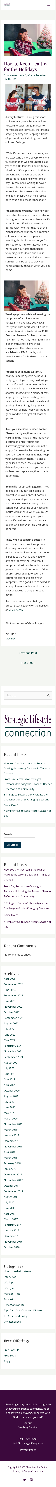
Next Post (28, 662)
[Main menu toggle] (48, 4)
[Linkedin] (31, 1479)
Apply (7, 1361)
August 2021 (11, 1062)
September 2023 (13, 995)
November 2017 (13, 1180)
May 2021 (9, 1079)
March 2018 (11, 1157)
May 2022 (9, 1040)
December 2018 (13, 1141)
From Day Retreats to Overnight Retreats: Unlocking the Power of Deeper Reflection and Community (28, 784)
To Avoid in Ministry (15, 1316)
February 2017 (12, 1225)
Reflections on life (14, 1305)
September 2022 (13, 1018)
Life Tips (9, 1282)
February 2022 (12, 1046)
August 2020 (11, 1096)
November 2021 (13, 1051)
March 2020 (11, 1118)
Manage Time (12, 1293)
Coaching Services (28, 1427)
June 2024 (9, 990)
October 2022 (12, 1012)
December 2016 (13, 1236)
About (28, 1423)
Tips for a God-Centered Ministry (23, 1310)
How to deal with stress (17, 1271)
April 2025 (10, 978)
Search (8, 834)
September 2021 (13, 1057)
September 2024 (13, 984)
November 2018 (13, 1146)
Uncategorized (14, 75)
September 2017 (13, 1191)
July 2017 (9, 1202)
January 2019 (11, 1135)
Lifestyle (9, 1288)
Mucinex (10, 638)
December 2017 (13, 1174)
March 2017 (11, 1219)
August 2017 (11, 1197)
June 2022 (9, 1034)
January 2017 (11, 1230)
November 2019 (13, 1124)
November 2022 (13, 1006)
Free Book (10, 1355)
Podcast (8, 1299)
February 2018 (12, 1163)
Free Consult (11, 1350)
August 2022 (11, 1023)
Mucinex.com (15, 610)
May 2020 (9, 1113)
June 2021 (9, 1074)
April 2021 (10, 1085)
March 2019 (11, 1129)
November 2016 (13, 1241)
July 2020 (9, 1101)
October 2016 (12, 1247)
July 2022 (9, 1029)
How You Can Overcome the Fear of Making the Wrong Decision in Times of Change (27, 768)
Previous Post (28, 653)
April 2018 (10, 1152)
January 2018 (11, 1169)
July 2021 (9, 1068)
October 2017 (12, 1185)
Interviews (10, 1277)
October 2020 (12, 1090)
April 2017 (10, 1213)
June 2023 (9, 1001)
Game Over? (11, 805)
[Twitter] (24, 1479)
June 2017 (9, 1208)
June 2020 (9, 1107)
